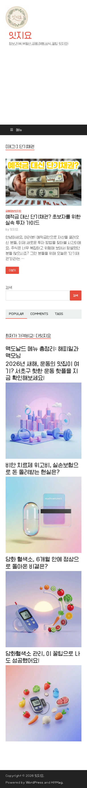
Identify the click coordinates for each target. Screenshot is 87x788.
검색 (9, 287)
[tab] (16, 314)
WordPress (34, 782)
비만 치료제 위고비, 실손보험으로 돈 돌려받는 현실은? (42, 469)
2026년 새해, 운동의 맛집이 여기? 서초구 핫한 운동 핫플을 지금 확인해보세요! (42, 370)
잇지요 (20, 35)
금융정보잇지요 (13, 211)
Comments (39, 314)
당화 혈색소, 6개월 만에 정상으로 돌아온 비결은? (42, 563)
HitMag (56, 782)
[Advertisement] (43, 89)
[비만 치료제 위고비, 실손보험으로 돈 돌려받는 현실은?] (43, 552)
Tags (59, 314)
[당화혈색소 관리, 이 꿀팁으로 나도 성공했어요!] (43, 740)
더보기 (11, 269)
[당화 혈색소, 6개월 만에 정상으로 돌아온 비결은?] (43, 646)
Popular (16, 314)
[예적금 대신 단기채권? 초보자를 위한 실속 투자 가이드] (43, 182)
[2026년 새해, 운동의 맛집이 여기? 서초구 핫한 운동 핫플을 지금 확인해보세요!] (43, 457)
